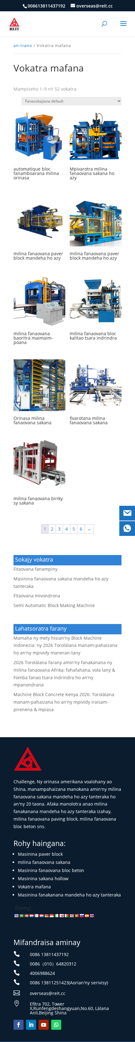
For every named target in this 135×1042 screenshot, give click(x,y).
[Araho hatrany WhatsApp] (56, 1025)
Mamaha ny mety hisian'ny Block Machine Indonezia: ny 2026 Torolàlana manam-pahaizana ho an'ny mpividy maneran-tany (65, 645)
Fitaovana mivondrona (37, 596)
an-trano (23, 45)
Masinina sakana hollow (43, 878)
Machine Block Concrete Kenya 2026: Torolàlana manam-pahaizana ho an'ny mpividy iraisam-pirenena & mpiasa (64, 701)
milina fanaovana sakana (44, 862)
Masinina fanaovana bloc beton (51, 870)
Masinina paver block (40, 854)
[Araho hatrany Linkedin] (31, 1025)
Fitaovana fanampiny (35, 569)
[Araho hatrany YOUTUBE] (44, 1025)
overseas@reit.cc (47, 993)
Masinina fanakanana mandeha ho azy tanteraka (69, 895)
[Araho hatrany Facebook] (19, 1025)
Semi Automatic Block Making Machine (54, 605)
